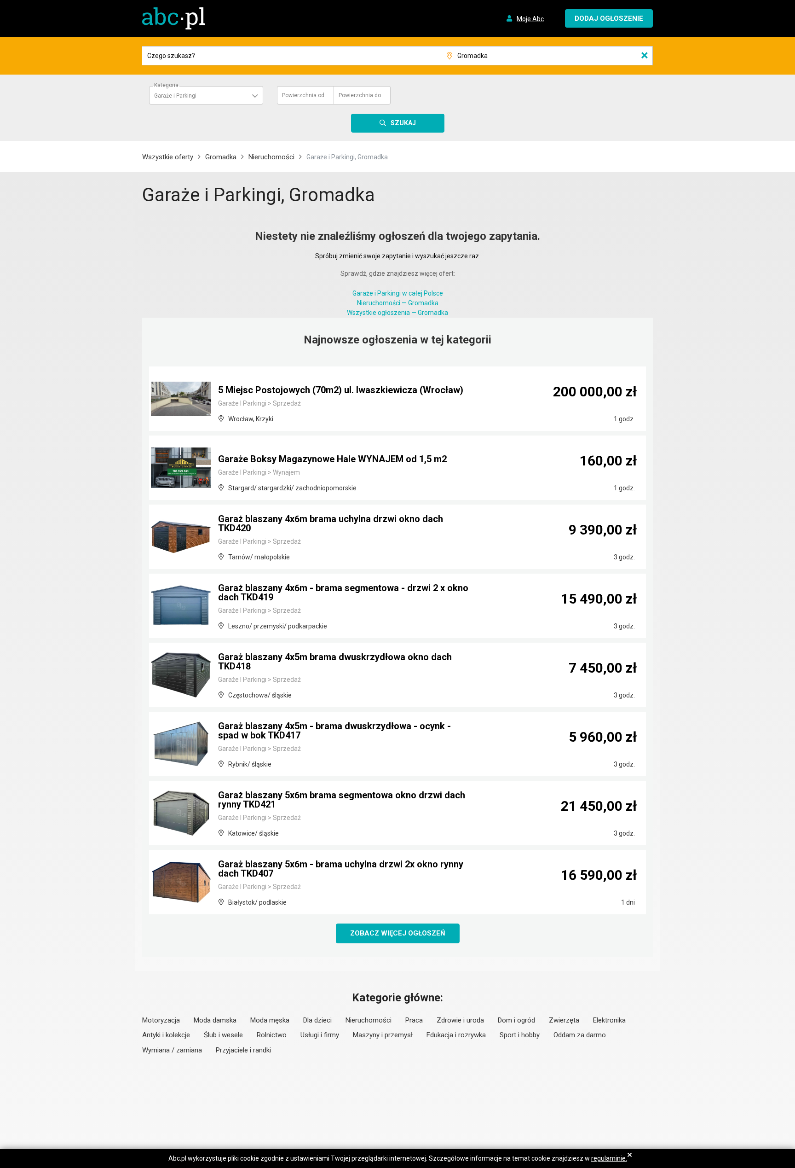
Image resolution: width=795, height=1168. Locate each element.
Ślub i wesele (223, 1035)
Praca (414, 1020)
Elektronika (609, 1020)
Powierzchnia (303, 95)
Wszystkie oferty (167, 157)
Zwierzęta (564, 1020)
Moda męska (269, 1020)
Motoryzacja (161, 1020)
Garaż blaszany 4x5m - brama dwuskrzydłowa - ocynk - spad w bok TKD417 (334, 731)
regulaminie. (609, 1158)
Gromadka (220, 157)
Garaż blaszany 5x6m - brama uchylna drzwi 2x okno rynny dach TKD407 (340, 869)
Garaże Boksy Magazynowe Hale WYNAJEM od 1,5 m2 (332, 459)
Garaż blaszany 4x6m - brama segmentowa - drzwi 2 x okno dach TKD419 (343, 592)
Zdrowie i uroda (460, 1020)
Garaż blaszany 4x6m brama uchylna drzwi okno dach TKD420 (330, 523)
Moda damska (215, 1020)
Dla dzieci (317, 1020)
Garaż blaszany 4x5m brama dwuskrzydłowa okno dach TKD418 (335, 661)
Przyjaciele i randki (243, 1050)
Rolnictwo (272, 1035)
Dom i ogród (516, 1020)
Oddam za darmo (579, 1035)
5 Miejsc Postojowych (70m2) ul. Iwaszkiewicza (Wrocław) (340, 389)
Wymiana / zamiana (172, 1050)
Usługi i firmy (319, 1035)
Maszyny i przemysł (383, 1035)
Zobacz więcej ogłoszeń (397, 933)
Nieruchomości (271, 157)
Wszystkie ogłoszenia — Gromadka (397, 312)
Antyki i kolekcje (166, 1035)
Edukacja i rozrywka (456, 1035)
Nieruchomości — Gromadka (397, 303)
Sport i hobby (520, 1035)
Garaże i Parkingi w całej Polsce (397, 293)
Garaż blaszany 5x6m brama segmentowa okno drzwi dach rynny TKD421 (341, 800)
